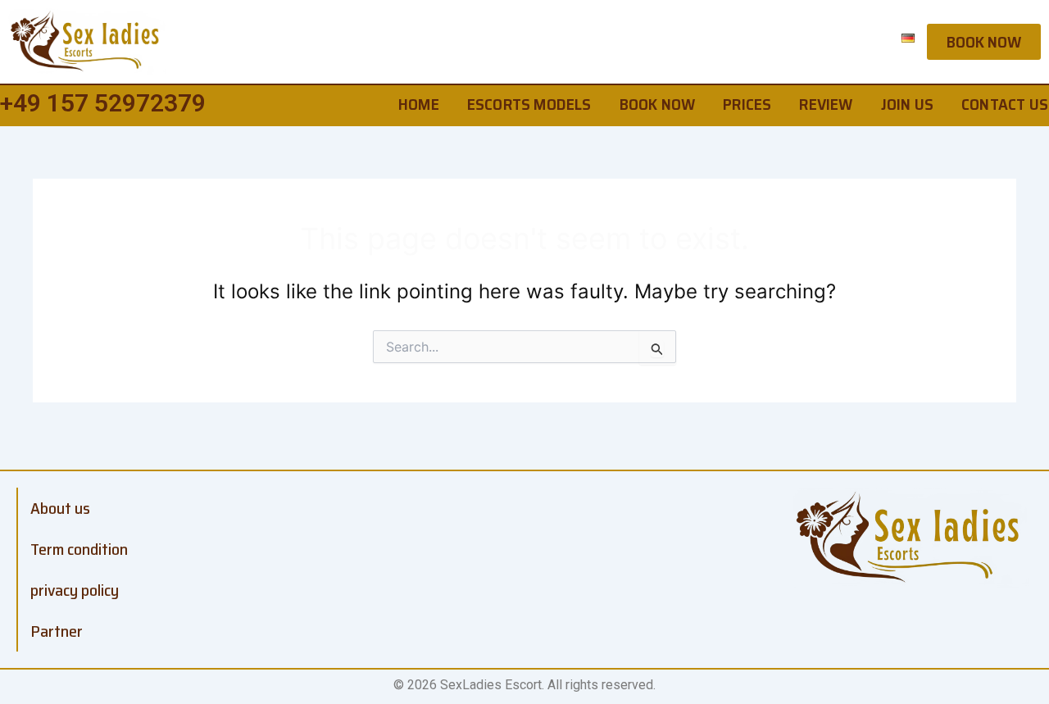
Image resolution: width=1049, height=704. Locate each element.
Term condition (79, 549)
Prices (747, 104)
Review (825, 104)
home (418, 104)
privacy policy (74, 590)
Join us (907, 104)
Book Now (658, 104)
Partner (56, 631)
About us (60, 508)
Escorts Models (529, 104)
